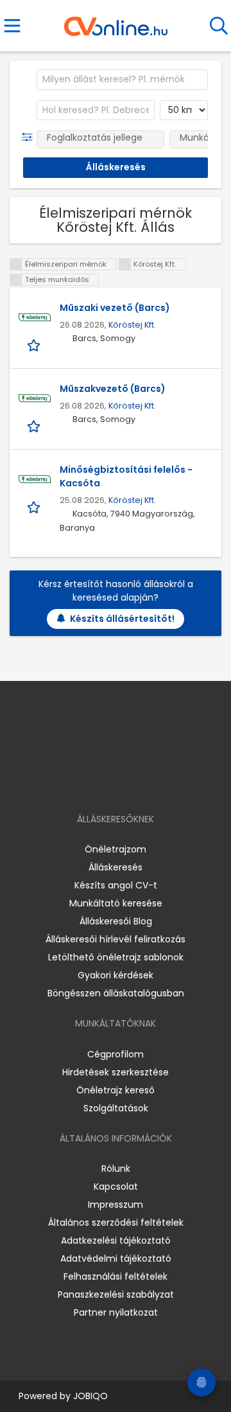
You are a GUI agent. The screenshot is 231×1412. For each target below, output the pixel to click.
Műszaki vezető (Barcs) (115, 307)
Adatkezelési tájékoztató (116, 1240)
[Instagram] (107, 782)
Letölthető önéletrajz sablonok (116, 957)
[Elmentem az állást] (35, 345)
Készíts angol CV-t (115, 885)
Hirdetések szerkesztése (115, 1072)
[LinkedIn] (128, 782)
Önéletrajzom (115, 849)
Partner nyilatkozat (116, 1312)
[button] (30, 137)
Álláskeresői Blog (116, 921)
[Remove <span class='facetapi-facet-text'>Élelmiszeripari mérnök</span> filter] (16, 264)
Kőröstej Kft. (132, 324)
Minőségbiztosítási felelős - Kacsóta (126, 476)
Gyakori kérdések (115, 975)
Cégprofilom (115, 1054)
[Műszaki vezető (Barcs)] (35, 317)
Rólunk (115, 1168)
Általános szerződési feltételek (116, 1222)
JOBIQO (90, 1396)
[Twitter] (148, 782)
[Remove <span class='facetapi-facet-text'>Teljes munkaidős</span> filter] (16, 279)
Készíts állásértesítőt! (122, 618)
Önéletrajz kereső (115, 1090)
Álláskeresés (115, 867)
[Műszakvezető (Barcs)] (35, 398)
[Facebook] (86, 782)
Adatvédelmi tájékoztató (115, 1258)
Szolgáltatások (115, 1108)
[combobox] (122, 79)
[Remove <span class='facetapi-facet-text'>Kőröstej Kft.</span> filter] (125, 264)
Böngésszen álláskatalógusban (115, 993)
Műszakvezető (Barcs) (113, 388)
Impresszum (115, 1204)
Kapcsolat (116, 1186)
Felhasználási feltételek (115, 1276)
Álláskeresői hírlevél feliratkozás (115, 939)
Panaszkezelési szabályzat (116, 1294)
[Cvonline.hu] (115, 21)
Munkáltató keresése (115, 903)
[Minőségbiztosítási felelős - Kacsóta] (35, 479)
